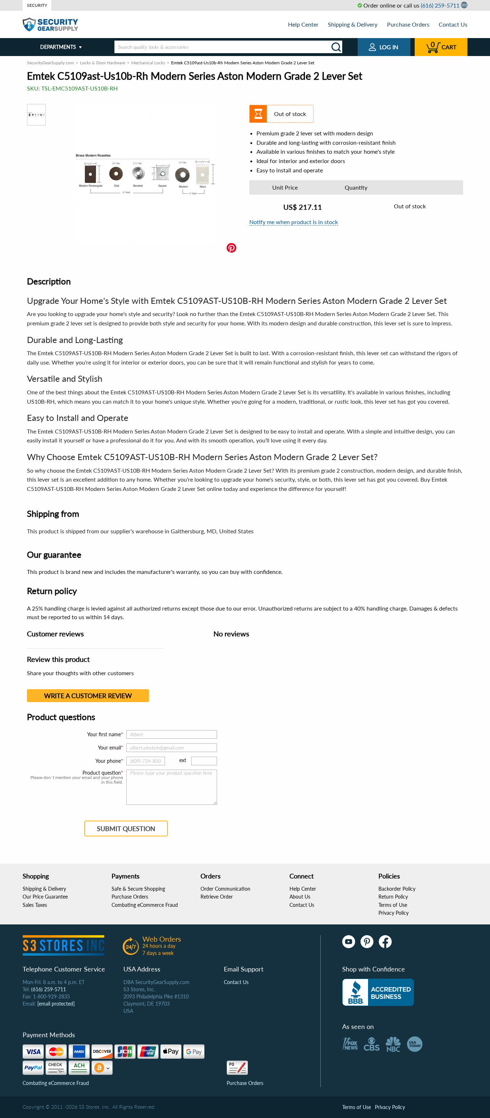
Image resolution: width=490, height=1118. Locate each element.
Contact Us (453, 24)
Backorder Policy (396, 889)
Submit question (126, 828)
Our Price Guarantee (45, 897)
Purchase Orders (408, 24)
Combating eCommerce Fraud (145, 905)
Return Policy (393, 897)
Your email (109, 747)
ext (182, 760)
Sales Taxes (35, 905)
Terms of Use (392, 905)
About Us (299, 897)
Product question (102, 772)
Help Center (303, 24)
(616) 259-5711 (440, 5)
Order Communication (225, 889)
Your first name (104, 734)
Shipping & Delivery (352, 24)
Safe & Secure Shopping (138, 889)
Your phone (108, 761)
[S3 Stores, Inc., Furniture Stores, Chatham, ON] (378, 992)
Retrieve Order (217, 897)
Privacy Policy (393, 913)
